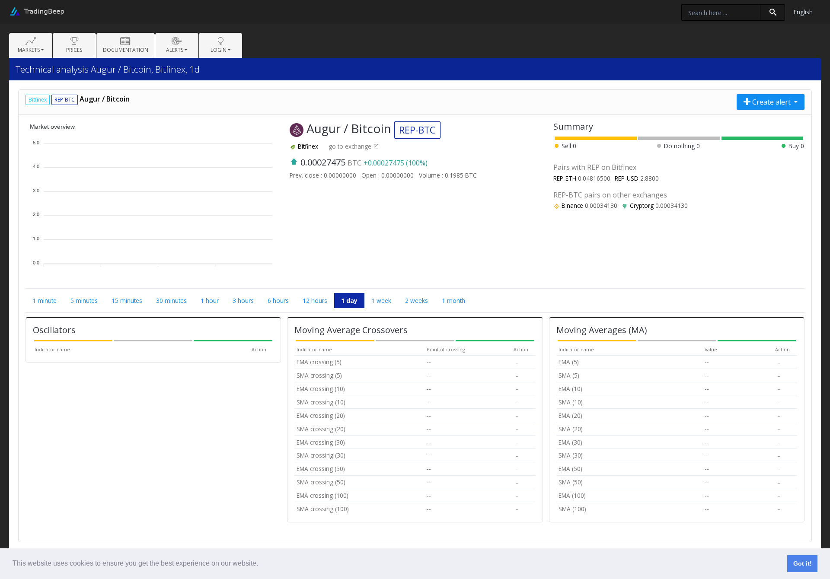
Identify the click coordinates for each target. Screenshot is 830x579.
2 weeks (416, 300)
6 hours (278, 300)
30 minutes (171, 300)
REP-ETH (564, 178)
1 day (349, 300)
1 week (381, 300)
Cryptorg (642, 205)
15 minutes (127, 300)
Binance (572, 205)
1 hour (210, 300)
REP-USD (626, 178)
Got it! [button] (802, 563)
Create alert (771, 102)
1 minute (44, 300)
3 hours (243, 300)
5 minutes (84, 300)
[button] (261, 564)
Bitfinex (308, 146)
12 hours (315, 300)
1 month (453, 300)
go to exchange (351, 146)
